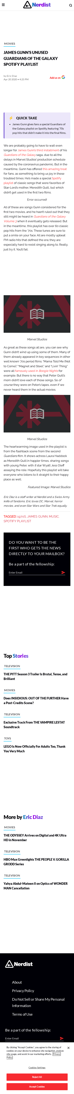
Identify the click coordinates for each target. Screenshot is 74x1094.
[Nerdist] (37, 5)
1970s (21, 516)
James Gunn (37, 516)
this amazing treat (55, 169)
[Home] (19, 966)
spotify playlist (17, 521)
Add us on (54, 78)
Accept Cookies (37, 1086)
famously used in (36, 371)
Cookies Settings (37, 1067)
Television (12, 666)
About (17, 982)
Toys (7, 738)
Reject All (37, 1077)
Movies (9, 43)
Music (54, 516)
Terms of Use (22, 1014)
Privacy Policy (23, 990)
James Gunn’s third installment (38, 150)
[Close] (68, 1048)
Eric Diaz (12, 75)
